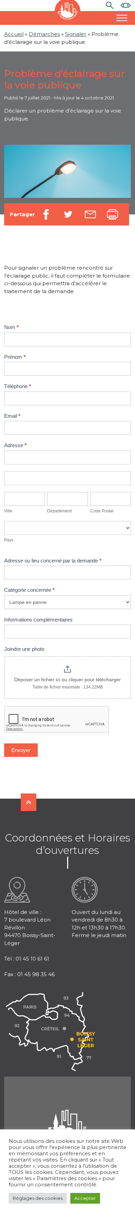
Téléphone (17, 386)
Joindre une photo (24, 649)
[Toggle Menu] (121, 18)
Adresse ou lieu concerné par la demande (52, 560)
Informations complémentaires (38, 620)
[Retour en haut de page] (28, 802)
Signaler (75, 34)
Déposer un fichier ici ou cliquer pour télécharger (67, 679)
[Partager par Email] (90, 214)
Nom (11, 327)
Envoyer (20, 750)
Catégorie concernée (29, 590)
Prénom (15, 357)
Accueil (14, 34)
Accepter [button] (85, 1198)
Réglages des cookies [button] (38, 1198)
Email (12, 416)
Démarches (44, 34)
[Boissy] (67, 1118)
